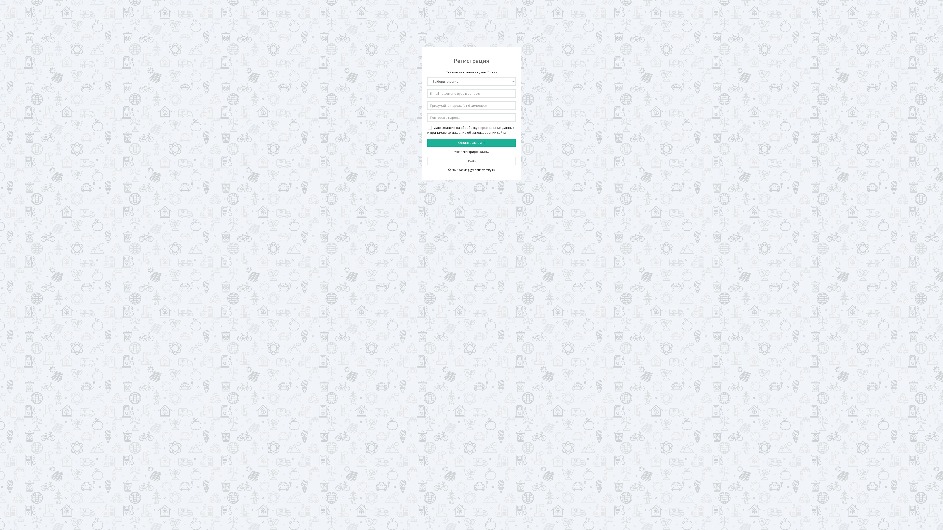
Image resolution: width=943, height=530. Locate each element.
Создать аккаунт (471, 142)
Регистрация (471, 60)
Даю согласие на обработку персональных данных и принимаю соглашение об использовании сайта (470, 130)
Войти (471, 161)
